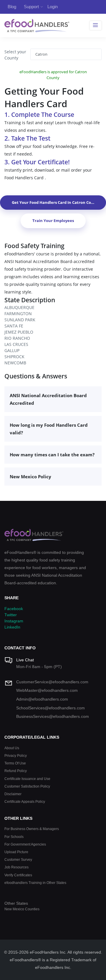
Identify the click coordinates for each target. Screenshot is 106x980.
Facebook (13, 608)
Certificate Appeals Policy (24, 801)
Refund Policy (15, 771)
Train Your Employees (53, 220)
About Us (11, 748)
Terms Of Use (15, 763)
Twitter (10, 614)
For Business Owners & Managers (31, 829)
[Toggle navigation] (96, 25)
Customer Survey (18, 859)
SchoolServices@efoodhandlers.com (50, 708)
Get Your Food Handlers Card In (56, 202)
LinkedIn (12, 627)
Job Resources (16, 867)
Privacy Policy (15, 755)
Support (31, 6)
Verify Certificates (18, 875)
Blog (12, 6)
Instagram (13, 621)
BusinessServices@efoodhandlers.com (52, 716)
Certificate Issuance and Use (27, 779)
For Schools (14, 837)
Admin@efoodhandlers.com (42, 699)
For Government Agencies (25, 844)
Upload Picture (16, 852)
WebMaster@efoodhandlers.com (47, 690)
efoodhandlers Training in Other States (35, 883)
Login (52, 6)
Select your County (15, 55)
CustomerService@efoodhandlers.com (52, 681)
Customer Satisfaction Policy (27, 786)
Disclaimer (12, 794)
